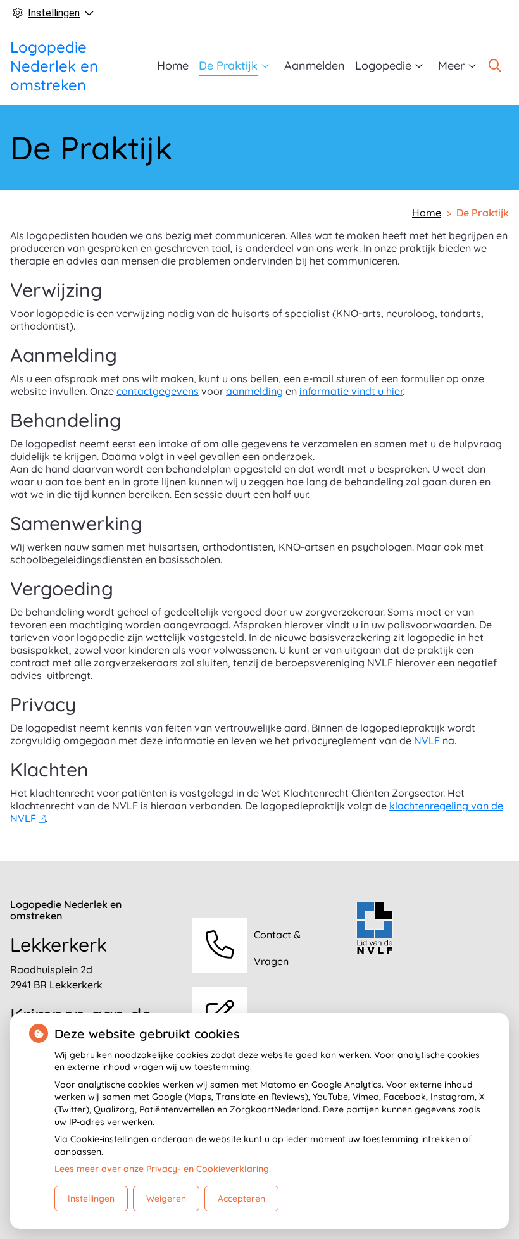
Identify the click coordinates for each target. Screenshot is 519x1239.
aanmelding (254, 391)
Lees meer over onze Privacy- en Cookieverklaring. (162, 1168)
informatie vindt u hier (351, 391)
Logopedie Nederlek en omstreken (54, 65)
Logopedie (383, 65)
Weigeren (166, 1198)
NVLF (427, 740)
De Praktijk (228, 65)
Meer (451, 65)
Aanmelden (314, 65)
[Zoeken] (495, 66)
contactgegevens (157, 391)
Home (173, 65)
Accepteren (241, 1198)
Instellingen (91, 1198)
